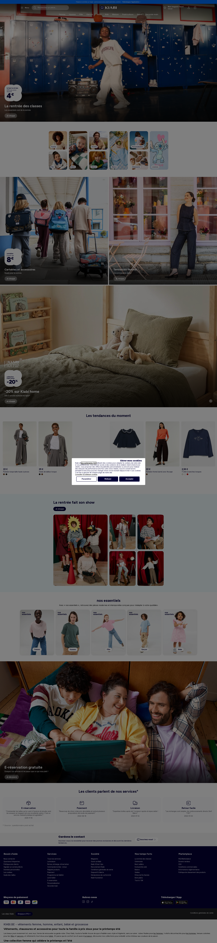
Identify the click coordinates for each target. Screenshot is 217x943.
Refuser (108, 479)
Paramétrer (86, 479)
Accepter (129, 479)
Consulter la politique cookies (86, 474)
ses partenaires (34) (88, 463)
